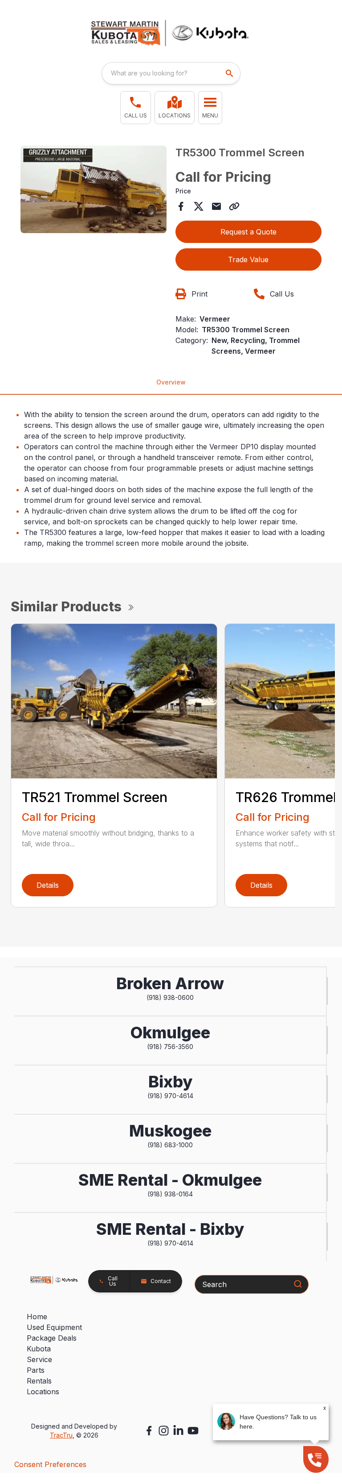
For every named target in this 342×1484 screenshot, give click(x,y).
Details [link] (48, 885)
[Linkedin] (178, 1430)
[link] (175, 107)
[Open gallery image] (93, 190)
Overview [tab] (171, 382)
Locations (43, 1391)
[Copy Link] (234, 206)
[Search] (298, 1283)
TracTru (61, 1435)
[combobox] (171, 73)
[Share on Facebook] (180, 206)
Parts (36, 1370)
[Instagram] (163, 1430)
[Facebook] (149, 1430)
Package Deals (52, 1338)
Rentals (39, 1380)
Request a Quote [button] (248, 231)
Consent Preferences (50, 1464)
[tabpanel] (93, 191)
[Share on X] (198, 206)
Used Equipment (54, 1327)
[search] (230, 73)
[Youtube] (193, 1430)
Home (37, 1316)
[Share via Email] (216, 206)
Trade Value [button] (248, 259)
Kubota (39, 1348)
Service (39, 1359)
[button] (135, 107)
